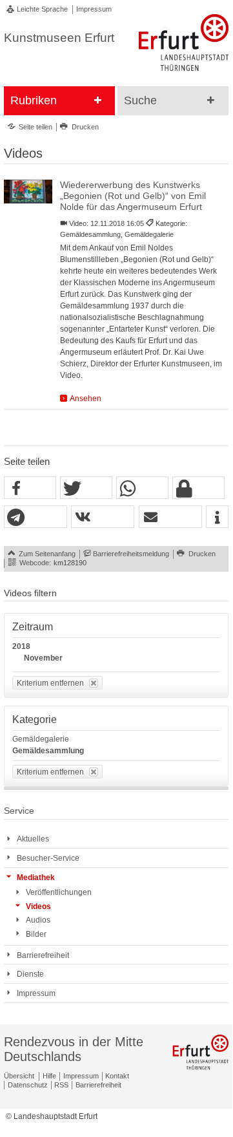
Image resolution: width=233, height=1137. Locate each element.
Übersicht (19, 1076)
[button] (30, 488)
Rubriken (33, 100)
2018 (21, 646)
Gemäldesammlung (48, 750)
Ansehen (85, 398)
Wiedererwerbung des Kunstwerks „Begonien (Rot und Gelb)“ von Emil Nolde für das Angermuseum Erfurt (133, 196)
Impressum (94, 9)
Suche (140, 100)
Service (19, 811)
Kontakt (117, 1076)
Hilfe (49, 1076)
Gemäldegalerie (40, 739)
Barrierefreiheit (98, 1085)
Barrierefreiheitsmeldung (131, 554)
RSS (61, 1085)
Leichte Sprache (42, 9)
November (43, 657)
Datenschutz (28, 1085)
